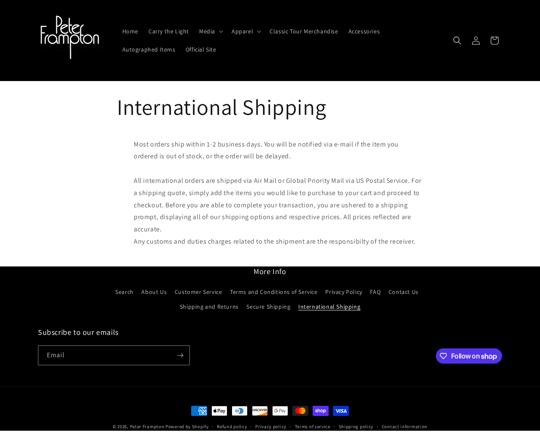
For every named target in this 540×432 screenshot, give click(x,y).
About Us (154, 292)
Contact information (404, 426)
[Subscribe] (180, 355)
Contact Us (403, 292)
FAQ (375, 292)
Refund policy (232, 426)
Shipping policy (356, 426)
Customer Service (198, 292)
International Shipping (329, 306)
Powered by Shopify (187, 426)
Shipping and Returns (209, 306)
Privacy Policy (343, 292)
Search (124, 292)
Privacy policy (270, 426)
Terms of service (312, 426)
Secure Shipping (268, 306)
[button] (210, 31)
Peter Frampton (147, 426)
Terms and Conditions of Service (274, 292)
